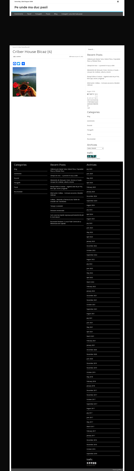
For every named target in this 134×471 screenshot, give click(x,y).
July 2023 (89, 223)
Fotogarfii (90, 130)
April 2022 (90, 277)
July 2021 (89, 318)
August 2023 (91, 219)
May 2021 (90, 327)
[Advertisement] (67, 30)
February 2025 (91, 187)
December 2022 (92, 246)
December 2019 (92, 363)
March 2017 (90, 426)
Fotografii (38, 14)
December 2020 (92, 350)
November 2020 (92, 354)
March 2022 (90, 282)
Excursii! (89, 125)
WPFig (119, 469)
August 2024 (91, 205)
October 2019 (91, 372)
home (14, 47)
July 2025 (89, 169)
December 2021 (92, 295)
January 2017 (91, 435)
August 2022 (91, 259)
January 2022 (91, 291)
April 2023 (90, 237)
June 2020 (90, 359)
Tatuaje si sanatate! (56, 206)
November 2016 (92, 444)
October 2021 (91, 304)
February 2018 (91, 381)
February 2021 (91, 341)
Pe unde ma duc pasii (31, 7)
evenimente (91, 121)
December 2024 (92, 196)
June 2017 (90, 417)
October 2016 (91, 449)
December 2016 (92, 440)
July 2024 (89, 210)
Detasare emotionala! (57, 210)
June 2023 (90, 228)
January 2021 (91, 345)
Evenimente (19, 14)
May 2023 (90, 232)
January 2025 (91, 192)
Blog (55, 14)
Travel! (29, 14)
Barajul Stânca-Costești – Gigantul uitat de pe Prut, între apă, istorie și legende (103, 77)
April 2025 (90, 183)
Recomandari (91, 139)
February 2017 (91, 431)
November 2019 (92, 368)
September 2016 (92, 454)
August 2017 (91, 408)
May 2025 (90, 178)
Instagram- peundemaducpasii (71, 14)
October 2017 (91, 399)
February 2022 (91, 286)
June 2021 (90, 323)
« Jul (88, 108)
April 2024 (90, 214)
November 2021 (92, 300)
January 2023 (91, 241)
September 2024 (92, 201)
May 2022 (90, 273)
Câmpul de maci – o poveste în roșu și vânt (100, 65)
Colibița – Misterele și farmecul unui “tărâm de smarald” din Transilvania (65, 200)
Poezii (48, 14)
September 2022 (92, 255)
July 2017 (89, 413)
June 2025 (90, 174)
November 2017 (92, 395)
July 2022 (89, 264)
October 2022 (91, 250)
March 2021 (90, 336)
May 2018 (90, 377)
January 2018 (91, 386)
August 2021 (91, 314)
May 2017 (90, 422)
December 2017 (92, 390)
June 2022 (90, 268)
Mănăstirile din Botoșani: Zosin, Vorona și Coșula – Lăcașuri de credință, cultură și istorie (103, 71)
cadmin (18, 56)
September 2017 (92, 404)
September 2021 (92, 309)
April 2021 (90, 332)
